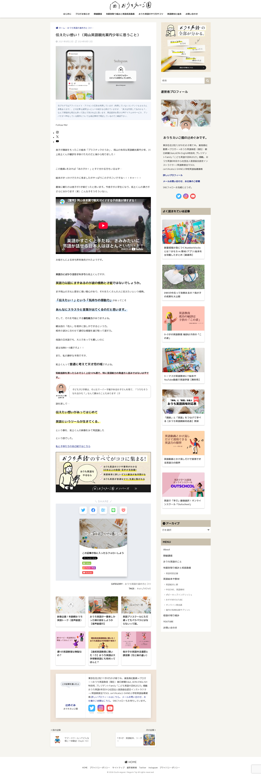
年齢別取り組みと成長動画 (177, 567)
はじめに (67, 14)
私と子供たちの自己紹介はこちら (73, 446)
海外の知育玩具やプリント (178, 610)
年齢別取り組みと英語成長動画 (120, 14)
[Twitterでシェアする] (83, 510)
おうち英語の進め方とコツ (138, 584)
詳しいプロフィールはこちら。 (106, 697)
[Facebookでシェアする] (93, 510)
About (166, 549)
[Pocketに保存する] (123, 510)
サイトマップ (118, 767)
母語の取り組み (171, 615)
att (140, 588)
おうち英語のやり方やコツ (151, 14)
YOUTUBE (168, 621)
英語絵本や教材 (171, 578)
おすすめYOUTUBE (174, 599)
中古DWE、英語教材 (175, 589)
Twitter (91, 713)
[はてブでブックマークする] (103, 510)
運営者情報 (132, 767)
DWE (148, 588)
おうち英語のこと (172, 561)
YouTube (110, 713)
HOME (132, 762)
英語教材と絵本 (174, 14)
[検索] (208, 81)
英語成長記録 (172, 573)
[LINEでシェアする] (113, 510)
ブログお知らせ (82, 14)
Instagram (101, 713)
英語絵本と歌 (172, 584)
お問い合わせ (192, 14)
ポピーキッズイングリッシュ (179, 594)
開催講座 (98, 14)
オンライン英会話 (174, 605)
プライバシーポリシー (100, 767)
